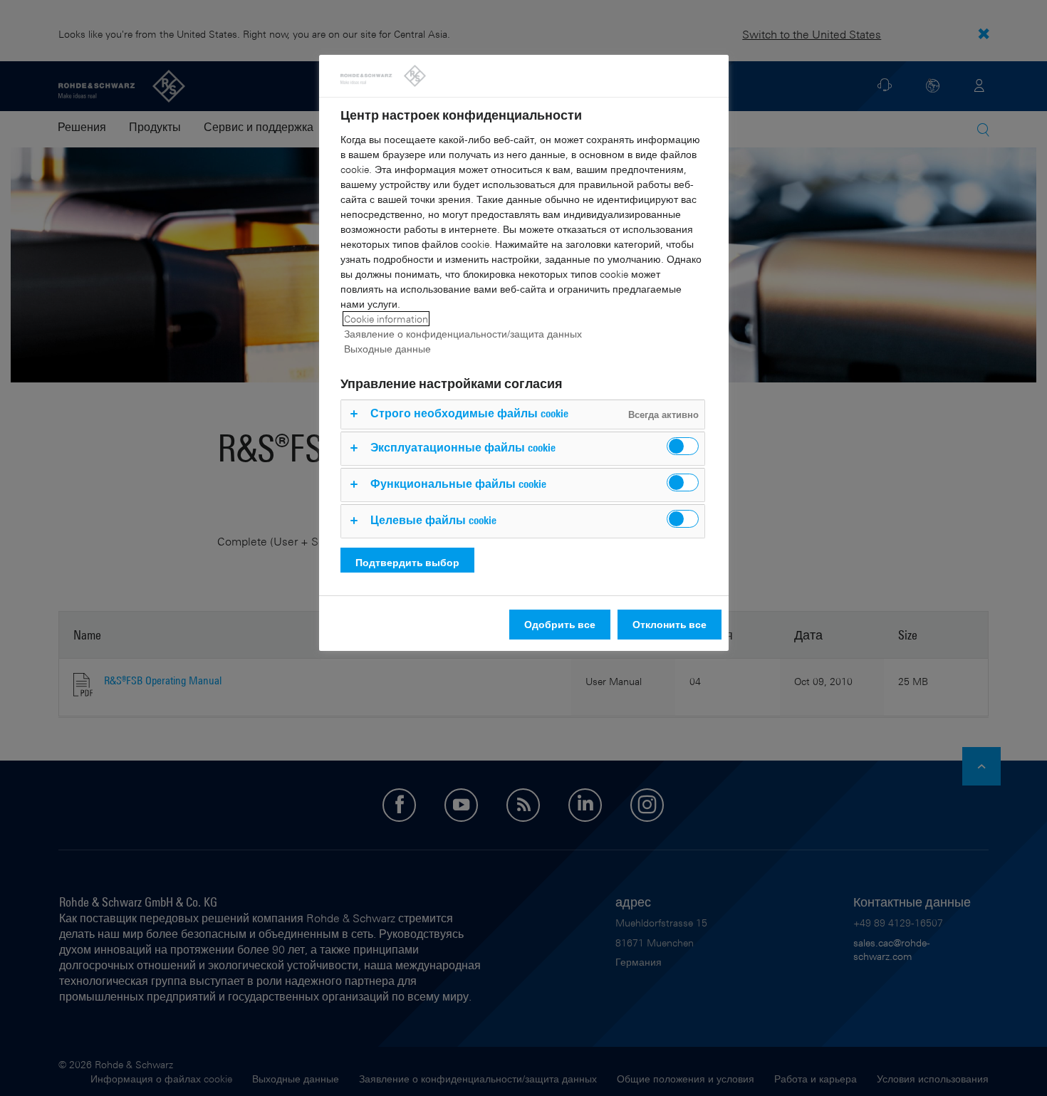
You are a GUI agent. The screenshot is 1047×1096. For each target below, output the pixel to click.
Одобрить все (559, 624)
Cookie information (386, 319)
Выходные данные (387, 349)
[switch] (683, 446)
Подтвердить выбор (407, 562)
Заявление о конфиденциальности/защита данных (463, 334)
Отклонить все (669, 624)
